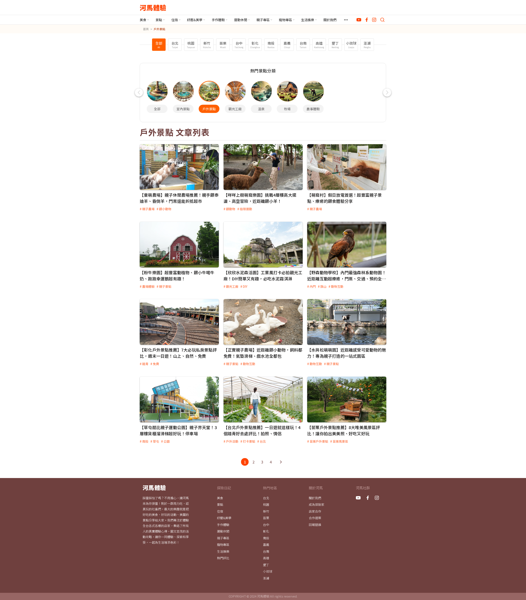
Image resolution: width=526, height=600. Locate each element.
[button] (139, 92)
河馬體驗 (153, 7)
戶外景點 (159, 29)
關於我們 (330, 19)
